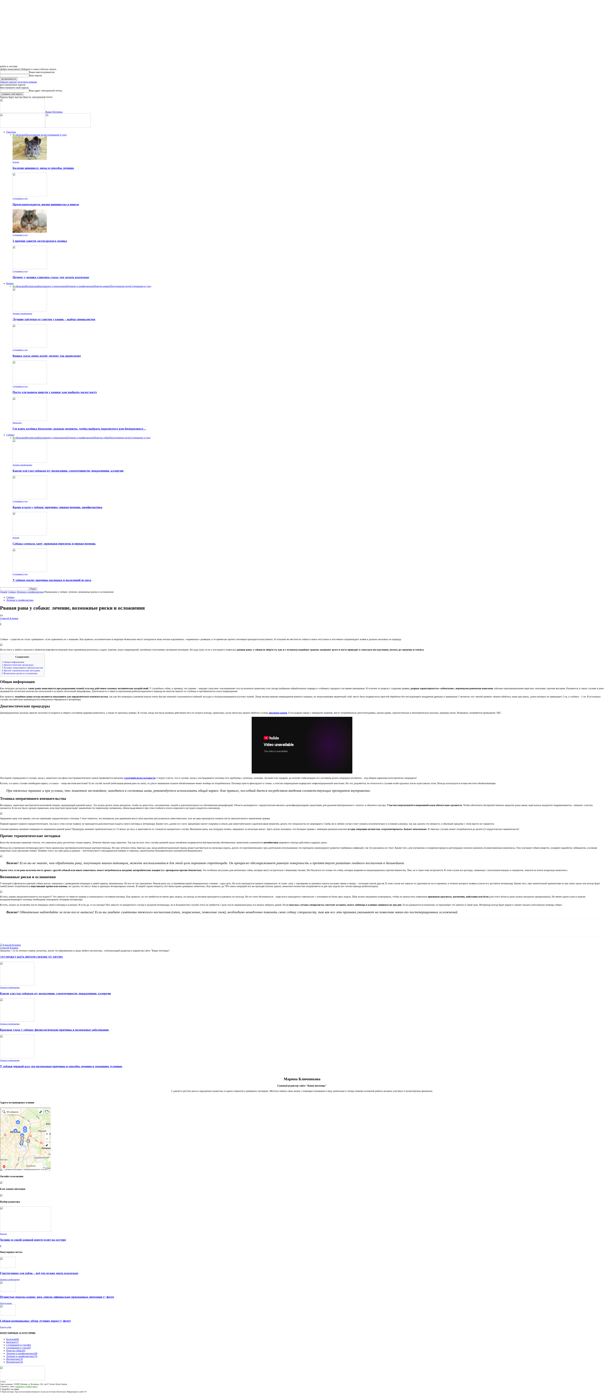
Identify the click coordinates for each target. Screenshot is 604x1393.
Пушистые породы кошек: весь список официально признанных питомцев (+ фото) (57, 1297)
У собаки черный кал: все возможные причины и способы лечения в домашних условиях (61, 1066)
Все (15, 134)
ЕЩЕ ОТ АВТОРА (52, 957)
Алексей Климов (9, 618)
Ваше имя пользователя (41, 72)
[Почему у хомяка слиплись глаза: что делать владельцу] (30, 268)
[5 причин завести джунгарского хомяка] (30, 232)
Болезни (21, 134)
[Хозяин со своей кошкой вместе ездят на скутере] (25, 1230)
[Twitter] (16, 629)
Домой (3, 592)
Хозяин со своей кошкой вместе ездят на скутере (33, 1239)
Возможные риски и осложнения (19, 673)
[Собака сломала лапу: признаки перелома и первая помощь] (30, 534)
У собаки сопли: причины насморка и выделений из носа (52, 580)
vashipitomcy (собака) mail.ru (26, 1386)
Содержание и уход (56, 134)
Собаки (10, 434)
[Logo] (23, 126)
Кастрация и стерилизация (52, 286)
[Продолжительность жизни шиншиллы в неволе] (30, 195)
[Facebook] (5, 629)
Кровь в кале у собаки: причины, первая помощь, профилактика (57, 507)
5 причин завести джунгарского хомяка (40, 241)
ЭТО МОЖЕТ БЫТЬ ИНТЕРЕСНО (20, 957)
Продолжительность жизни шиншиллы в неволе (46, 204)
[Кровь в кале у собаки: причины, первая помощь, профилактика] (30, 498)
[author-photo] (10, 945)
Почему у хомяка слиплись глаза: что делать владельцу (51, 277)
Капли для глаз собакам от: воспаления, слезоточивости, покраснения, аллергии (68, 470)
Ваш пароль (35, 75)
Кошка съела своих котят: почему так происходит (47, 355)
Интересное (31, 286)
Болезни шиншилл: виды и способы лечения (43, 168)
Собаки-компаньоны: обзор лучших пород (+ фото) (35, 1320)
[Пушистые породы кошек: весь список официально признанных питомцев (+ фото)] (8, 1291)
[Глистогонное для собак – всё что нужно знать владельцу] (8, 1267)
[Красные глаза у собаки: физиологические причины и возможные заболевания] (17, 1020)
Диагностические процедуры (18, 664)
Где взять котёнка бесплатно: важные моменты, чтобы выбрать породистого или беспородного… (79, 428)
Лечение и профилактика (80, 286)
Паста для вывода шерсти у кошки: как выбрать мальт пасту (55, 392)
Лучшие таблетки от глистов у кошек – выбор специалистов (54, 319)
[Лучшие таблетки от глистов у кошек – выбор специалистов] (30, 310)
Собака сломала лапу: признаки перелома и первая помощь (54, 543)
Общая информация (13, 662)
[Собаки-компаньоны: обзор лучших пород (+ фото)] (8, 1314)
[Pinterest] (28, 629)
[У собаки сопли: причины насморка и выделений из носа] (30, 571)
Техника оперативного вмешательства (22, 667)
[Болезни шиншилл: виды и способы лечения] (30, 159)
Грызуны (11, 132)
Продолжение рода (35, 134)
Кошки (10, 283)
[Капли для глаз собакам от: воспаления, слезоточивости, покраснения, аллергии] (30, 462)
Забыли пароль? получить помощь (18, 82)
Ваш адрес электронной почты (45, 90)
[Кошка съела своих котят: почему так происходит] (30, 346)
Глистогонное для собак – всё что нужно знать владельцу (39, 1273)
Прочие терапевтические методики (21, 670)
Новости (3, 1234)
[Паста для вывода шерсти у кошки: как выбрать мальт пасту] (30, 383)
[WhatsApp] (39, 629)
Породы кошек (102, 286)
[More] (50, 629)
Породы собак (101, 437)
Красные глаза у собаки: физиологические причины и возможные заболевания (54, 1029)
